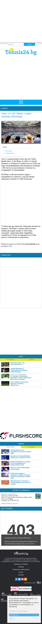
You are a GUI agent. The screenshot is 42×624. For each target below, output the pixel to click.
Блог (21, 356)
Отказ (11, 619)
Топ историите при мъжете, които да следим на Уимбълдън (19, 383)
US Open (9, 151)
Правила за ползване (21, 564)
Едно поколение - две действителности (17, 363)
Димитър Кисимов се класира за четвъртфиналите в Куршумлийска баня (20, 463)
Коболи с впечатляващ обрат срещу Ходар (20, 468)
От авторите (10, 359)
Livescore (15, 503)
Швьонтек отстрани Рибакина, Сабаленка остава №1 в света (20, 456)
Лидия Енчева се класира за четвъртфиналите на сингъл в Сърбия (20, 482)
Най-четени (10, 447)
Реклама (21, 567)
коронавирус (10, 153)
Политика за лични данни (21, 569)
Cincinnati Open (11, 494)
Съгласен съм (14, 615)
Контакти (21, 575)
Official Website (6, 503)
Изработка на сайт (30, 583)
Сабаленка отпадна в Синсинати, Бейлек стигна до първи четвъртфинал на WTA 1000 (20, 476)
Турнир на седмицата (21, 490)
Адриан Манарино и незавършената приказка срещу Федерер (18, 370)
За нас (21, 572)
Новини (4, 108)
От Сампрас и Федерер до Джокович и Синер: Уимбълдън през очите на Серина (20, 377)
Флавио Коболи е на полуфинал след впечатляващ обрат (20, 451)
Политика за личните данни (18, 611)
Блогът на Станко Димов (18, 374)
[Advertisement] (21, 21)
